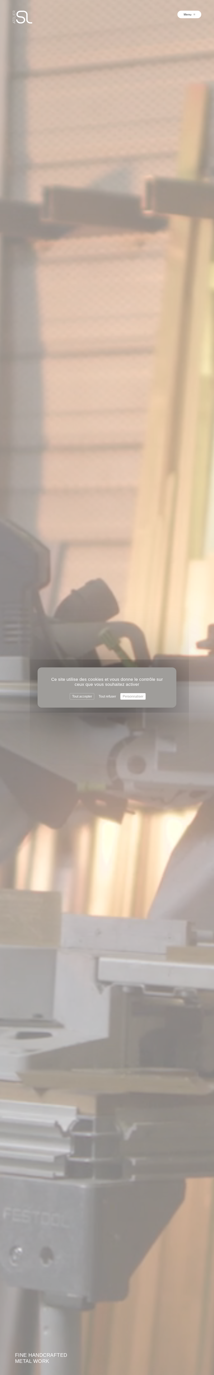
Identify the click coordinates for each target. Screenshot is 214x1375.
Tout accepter (82, 696)
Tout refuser (107, 696)
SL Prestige (22, 17)
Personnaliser (133, 696)
